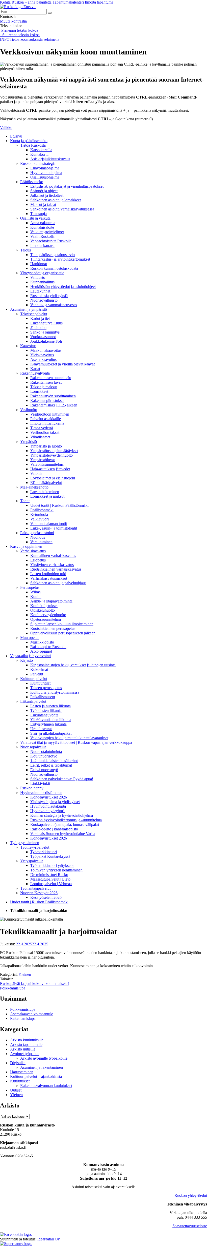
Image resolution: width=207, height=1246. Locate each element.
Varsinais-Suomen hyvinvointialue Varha (62, 833)
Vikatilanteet (40, 437)
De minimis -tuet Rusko (49, 874)
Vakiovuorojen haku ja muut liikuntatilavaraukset (69, 738)
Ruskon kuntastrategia (38, 163)
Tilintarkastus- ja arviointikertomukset (60, 259)
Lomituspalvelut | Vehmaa (51, 884)
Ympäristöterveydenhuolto (51, 455)
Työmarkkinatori (43, 852)
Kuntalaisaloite (42, 227)
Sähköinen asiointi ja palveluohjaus (58, 583)
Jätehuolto (38, 327)
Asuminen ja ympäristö (28, 309)
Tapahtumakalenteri (68, 2)
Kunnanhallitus (42, 282)
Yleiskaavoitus (42, 355)
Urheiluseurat (41, 729)
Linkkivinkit (40, 783)
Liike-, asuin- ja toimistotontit (53, 528)
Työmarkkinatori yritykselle (52, 865)
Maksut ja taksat (43, 204)
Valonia (36, 473)
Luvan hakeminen (44, 492)
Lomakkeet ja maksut (47, 496)
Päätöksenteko (31, 182)
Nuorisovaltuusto (44, 300)
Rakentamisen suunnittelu (50, 378)
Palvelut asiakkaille (45, 419)
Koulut (35, 596)
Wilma (35, 592)
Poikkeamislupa (12, 988)
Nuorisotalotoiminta (46, 751)
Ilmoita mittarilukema (47, 423)
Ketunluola (39, 514)
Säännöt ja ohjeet (44, 191)
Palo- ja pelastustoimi (37, 533)
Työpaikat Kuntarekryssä (50, 856)
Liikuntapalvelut (33, 701)
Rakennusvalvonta (35, 373)
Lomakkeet (39, 391)
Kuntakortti (39, 154)
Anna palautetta (42, 223)
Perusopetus (29, 587)
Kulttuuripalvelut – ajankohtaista (36, 1076)
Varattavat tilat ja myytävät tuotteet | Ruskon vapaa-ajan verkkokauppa (76, 742)
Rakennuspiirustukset (47, 400)
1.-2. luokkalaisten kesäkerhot (54, 760)
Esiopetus (38, 560)
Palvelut (36, 674)
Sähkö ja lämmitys (45, 332)
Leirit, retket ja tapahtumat (51, 765)
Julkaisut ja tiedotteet (46, 195)
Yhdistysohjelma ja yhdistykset (55, 802)
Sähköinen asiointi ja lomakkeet (55, 200)
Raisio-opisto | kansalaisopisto (54, 829)
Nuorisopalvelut (33, 747)
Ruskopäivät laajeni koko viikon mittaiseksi (34, 983)
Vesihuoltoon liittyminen (49, 414)
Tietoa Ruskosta (33, 145)
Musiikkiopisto (42, 642)
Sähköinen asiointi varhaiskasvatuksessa (62, 209)
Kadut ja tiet (40, 318)
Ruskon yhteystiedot (190, 1195)
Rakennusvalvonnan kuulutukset (46, 1085)
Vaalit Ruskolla (42, 236)
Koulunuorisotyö (43, 756)
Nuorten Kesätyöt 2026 (39, 893)
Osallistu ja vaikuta (35, 218)
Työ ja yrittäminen (24, 843)
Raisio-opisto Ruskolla (48, 647)
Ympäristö (28, 441)
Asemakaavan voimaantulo (31, 1014)
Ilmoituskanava (42, 245)
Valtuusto (37, 277)
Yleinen (24, 974)
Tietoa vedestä (41, 428)
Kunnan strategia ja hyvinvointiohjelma (61, 815)
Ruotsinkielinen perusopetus (52, 628)
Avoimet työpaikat (24, 1054)
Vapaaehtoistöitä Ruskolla (50, 241)
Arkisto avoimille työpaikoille (43, 1058)
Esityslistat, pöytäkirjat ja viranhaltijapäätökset (67, 186)
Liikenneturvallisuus (46, 323)
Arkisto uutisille (22, 1049)
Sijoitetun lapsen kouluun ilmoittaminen (61, 624)
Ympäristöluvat (42, 460)
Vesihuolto (28, 409)
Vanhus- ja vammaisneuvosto (53, 305)
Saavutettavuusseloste (189, 1226)
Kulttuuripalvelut (33, 678)
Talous (25, 250)
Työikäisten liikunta (46, 710)
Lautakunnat (40, 291)
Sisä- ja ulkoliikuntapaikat (50, 733)
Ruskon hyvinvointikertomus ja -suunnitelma (66, 820)
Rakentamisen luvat (46, 382)
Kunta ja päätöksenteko (28, 141)
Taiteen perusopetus (46, 688)
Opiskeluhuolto (42, 610)
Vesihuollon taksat (44, 432)
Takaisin (6, 979)
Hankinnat (38, 264)
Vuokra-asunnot (43, 337)
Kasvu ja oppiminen (26, 546)
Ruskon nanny (31, 788)
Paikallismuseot (42, 697)
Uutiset (15, 1090)
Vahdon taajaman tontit (48, 523)
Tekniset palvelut (33, 314)
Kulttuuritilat (40, 683)
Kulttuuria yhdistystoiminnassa (54, 692)
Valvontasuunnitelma (47, 464)
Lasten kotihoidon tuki (48, 574)
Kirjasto (26, 660)
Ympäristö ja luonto (46, 446)
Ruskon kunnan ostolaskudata (54, 268)
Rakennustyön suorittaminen (53, 396)
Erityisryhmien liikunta (48, 724)
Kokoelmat (39, 669)
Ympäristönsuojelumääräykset (54, 451)
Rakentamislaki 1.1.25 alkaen (53, 405)
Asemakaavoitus (43, 359)
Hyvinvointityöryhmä (47, 811)
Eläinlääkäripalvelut (46, 482)
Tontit (25, 501)
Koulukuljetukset (44, 605)
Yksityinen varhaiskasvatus (52, 564)
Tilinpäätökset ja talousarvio (52, 254)
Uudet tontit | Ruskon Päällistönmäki (59, 505)
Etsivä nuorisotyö (44, 770)
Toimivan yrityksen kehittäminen (56, 870)
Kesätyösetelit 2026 (46, 897)
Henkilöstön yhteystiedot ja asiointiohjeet (63, 286)
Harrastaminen (21, 1072)
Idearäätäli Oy (48, 1239)
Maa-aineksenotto (34, 487)
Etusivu (16, 136)
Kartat (35, 368)
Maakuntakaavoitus (45, 350)
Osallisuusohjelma (44, 177)
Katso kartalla (41, 150)
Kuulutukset (20, 1081)
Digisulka (17, 1063)
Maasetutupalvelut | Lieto (50, 879)
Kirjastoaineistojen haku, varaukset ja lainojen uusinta (73, 665)
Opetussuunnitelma (45, 619)
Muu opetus (29, 637)
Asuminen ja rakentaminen (41, 1067)
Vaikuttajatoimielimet (47, 232)
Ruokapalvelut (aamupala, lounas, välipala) (64, 824)
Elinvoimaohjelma (44, 168)
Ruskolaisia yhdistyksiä (49, 296)
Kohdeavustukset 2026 (48, 797)
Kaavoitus (28, 346)
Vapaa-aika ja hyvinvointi (30, 656)
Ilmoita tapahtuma (99, 2)
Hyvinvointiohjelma (46, 172)
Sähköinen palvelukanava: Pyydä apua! (61, 779)
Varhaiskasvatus (33, 551)
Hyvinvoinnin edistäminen (41, 792)
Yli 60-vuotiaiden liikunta (50, 719)
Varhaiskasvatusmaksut (48, 578)
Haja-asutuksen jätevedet (50, 469)
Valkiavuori (39, 519)
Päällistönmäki (42, 510)
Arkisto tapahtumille (26, 1044)
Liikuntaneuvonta (44, 715)
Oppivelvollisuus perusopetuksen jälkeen (62, 633)
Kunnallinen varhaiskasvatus (53, 555)
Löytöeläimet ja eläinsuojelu (52, 478)
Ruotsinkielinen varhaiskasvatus (55, 569)
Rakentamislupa (23, 1018)
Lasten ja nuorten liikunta (50, 706)
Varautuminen (41, 542)
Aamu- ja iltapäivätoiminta (51, 601)
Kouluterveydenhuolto (48, 615)
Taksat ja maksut (43, 387)
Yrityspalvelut (31, 861)
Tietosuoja (38, 213)
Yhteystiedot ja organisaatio (42, 273)
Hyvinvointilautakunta (48, 806)
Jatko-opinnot (41, 651)
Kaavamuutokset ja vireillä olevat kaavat (62, 364)
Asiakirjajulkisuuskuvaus (50, 159)
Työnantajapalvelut (35, 888)
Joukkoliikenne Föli (46, 341)
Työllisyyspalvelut (34, 847)
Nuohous (37, 537)
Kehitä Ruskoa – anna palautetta (25, 2)
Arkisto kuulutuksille (26, 1040)
